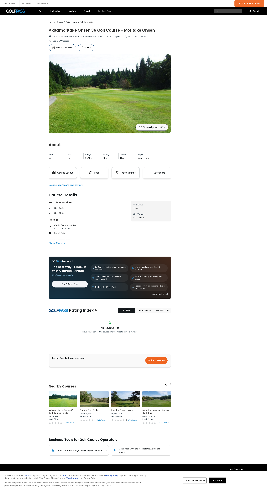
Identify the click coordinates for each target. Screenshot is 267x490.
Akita (91, 22)
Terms (64, 475)
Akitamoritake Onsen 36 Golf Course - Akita (61, 411)
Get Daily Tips (104, 11)
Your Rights (72, 478)
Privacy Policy (111, 475)
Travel (87, 11)
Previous (166, 384)
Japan (75, 22)
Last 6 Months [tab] (144, 310)
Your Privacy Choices (195, 480)
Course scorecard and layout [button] (66, 185)
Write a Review (156, 360)
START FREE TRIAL (249, 3)
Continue (217, 480)
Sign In (256, 11)
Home (51, 22)
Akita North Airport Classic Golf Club (155, 411)
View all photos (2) (154, 127)
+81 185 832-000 (137, 36)
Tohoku (83, 22)
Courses (59, 22)
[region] (133, 480)
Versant (28, 475)
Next (170, 384)
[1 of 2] (110, 93)
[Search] (218, 11)
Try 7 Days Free (69, 284)
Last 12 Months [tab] (162, 310)
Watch (72, 11)
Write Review (70, 423)
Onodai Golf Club (89, 410)
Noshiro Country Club (122, 410)
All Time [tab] (126, 310)
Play (41, 11)
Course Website (61, 40)
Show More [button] (55, 243)
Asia (68, 22)
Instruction (55, 11)
